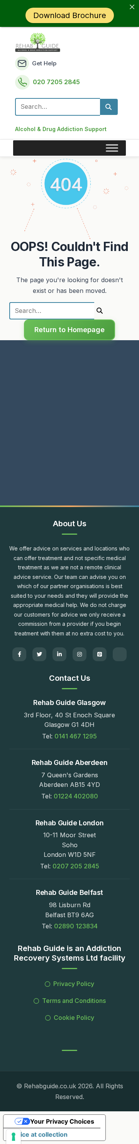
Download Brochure (69, 15)
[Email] (120, 654)
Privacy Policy (73, 984)
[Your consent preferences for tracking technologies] (13, 1136)
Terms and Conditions (74, 1000)
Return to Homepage (69, 330)
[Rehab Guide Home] (37, 42)
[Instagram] (79, 654)
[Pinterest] (100, 654)
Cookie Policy (74, 1017)
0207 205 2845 (76, 866)
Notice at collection (39, 1134)
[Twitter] (39, 654)
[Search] (109, 107)
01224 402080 (76, 796)
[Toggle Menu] (112, 147)
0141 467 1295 (75, 736)
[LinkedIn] (59, 654)
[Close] (132, 7)
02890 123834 (76, 926)
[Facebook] (19, 654)
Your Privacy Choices (62, 1121)
